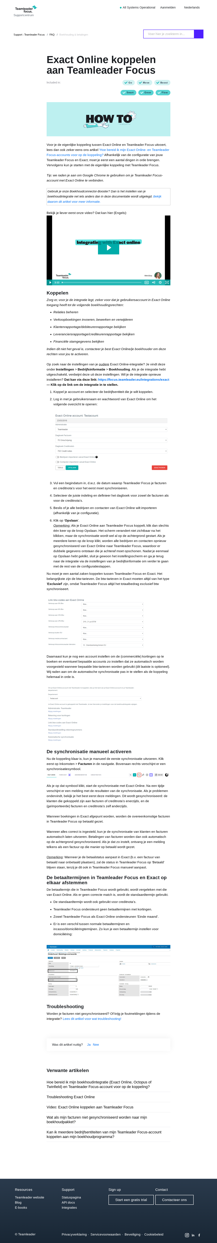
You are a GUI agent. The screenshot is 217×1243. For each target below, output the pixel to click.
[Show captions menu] (146, 282)
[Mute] (153, 282)
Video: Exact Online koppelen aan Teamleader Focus (90, 1107)
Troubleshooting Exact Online (71, 1097)
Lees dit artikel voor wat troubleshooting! (92, 1019)
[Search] (198, 34)
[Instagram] (187, 1235)
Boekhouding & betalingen (73, 34)
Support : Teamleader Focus (29, 34)
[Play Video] (50, 282)
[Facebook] (199, 1235)
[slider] (102, 282)
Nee (96, 1044)
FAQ (52, 34)
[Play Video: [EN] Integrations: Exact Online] (108, 247)
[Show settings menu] (160, 282)
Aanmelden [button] (168, 7)
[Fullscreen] (167, 282)
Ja (89, 1044)
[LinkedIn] (193, 1235)
